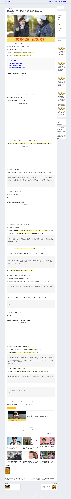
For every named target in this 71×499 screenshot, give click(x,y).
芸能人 (53, 1)
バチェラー (60, 28)
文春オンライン (13, 363)
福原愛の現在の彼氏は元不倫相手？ (15, 65)
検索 (65, 7)
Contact (64, 1)
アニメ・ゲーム (61, 19)
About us (32, 496)
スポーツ (53, 433)
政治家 (59, 30)
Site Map (60, 1)
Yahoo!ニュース (14, 183)
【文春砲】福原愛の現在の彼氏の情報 (15, 63)
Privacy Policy (41, 496)
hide (15, 60)
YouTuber (60, 15)
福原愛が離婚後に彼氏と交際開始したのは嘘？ (17, 67)
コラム (56, 1)
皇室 (50, 1)
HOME (35, 494)
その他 (59, 17)
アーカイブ (59, 122)
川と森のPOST (9, 1)
